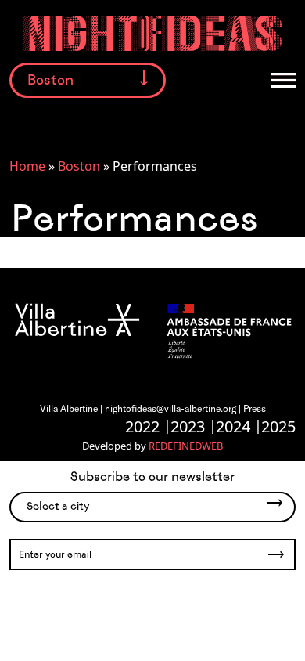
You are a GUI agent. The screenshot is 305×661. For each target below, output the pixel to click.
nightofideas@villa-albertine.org (170, 408)
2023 (187, 426)
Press (254, 408)
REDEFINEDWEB (186, 446)
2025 (278, 426)
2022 (142, 426)
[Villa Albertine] (152, 329)
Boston (79, 166)
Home (27, 166)
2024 (233, 426)
